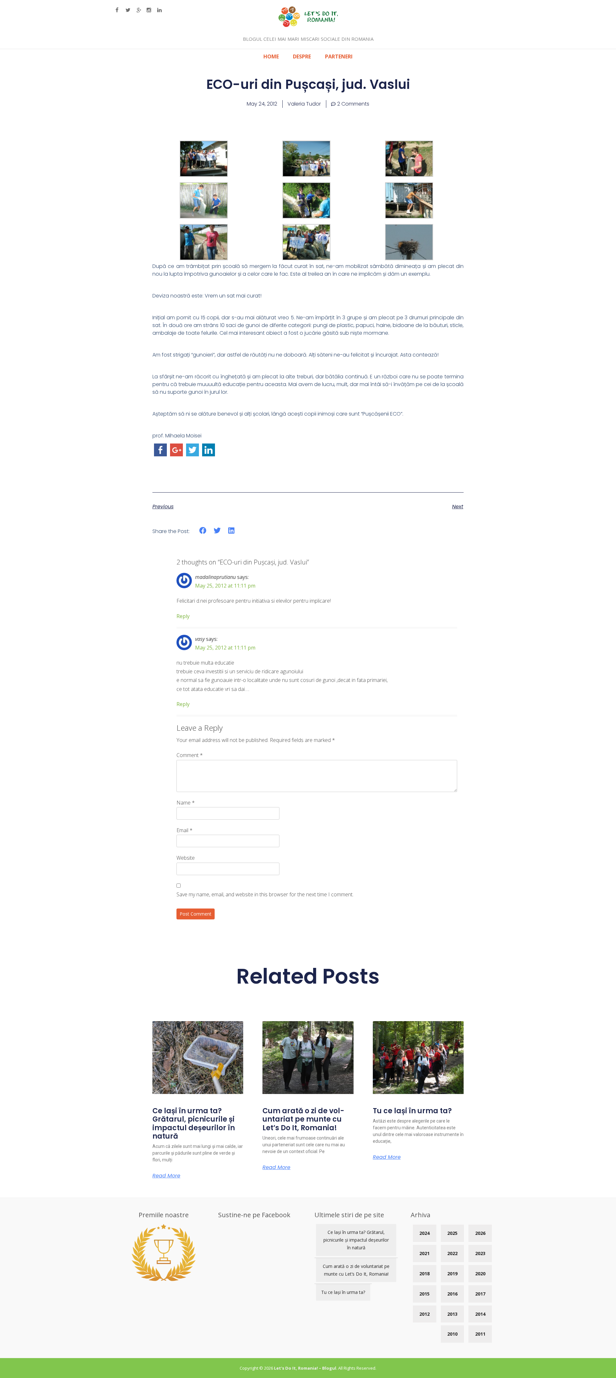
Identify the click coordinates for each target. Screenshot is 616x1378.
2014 (480, 1314)
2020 (480, 1273)
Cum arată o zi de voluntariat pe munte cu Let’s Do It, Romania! (303, 1119)
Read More (166, 1175)
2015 (424, 1294)
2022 (452, 1253)
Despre (302, 56)
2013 (452, 1314)
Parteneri (339, 56)
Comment (189, 755)
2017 (480, 1294)
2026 (480, 1233)
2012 (424, 1314)
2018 (424, 1273)
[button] (203, 530)
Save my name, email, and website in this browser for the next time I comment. (265, 894)
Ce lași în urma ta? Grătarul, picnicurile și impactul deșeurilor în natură (193, 1123)
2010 (452, 1334)
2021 (424, 1253)
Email (184, 830)
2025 (452, 1233)
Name (185, 802)
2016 (452, 1294)
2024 (424, 1233)
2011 (480, 1334)
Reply (183, 616)
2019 (452, 1273)
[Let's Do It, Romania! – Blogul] (308, 25)
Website (185, 857)
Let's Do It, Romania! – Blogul (305, 1368)
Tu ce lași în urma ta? (412, 1111)
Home (271, 56)
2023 (480, 1253)
